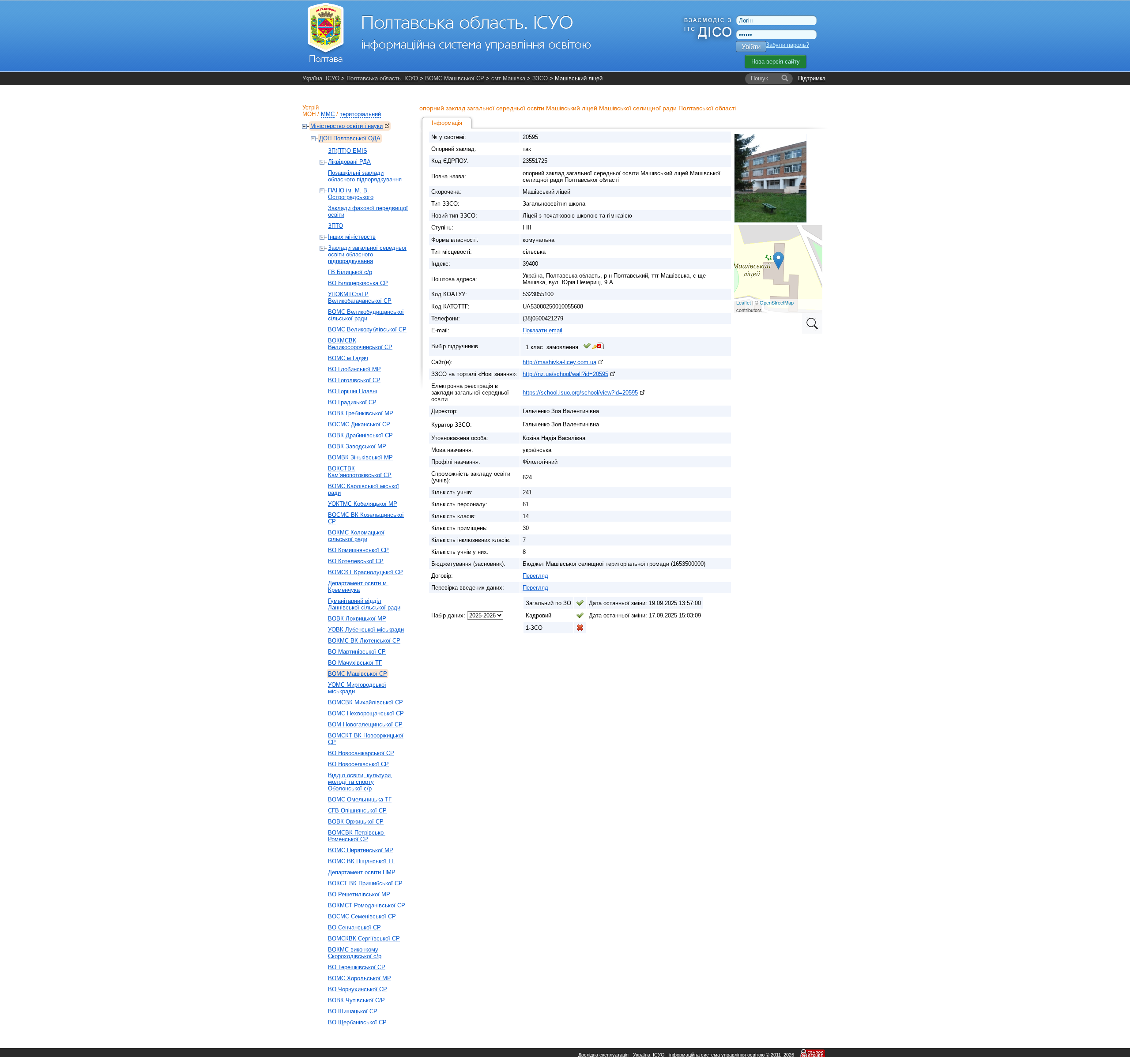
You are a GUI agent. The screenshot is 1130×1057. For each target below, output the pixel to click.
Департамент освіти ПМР (362, 872)
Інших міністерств (352, 236)
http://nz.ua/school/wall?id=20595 (565, 374)
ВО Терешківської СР (356, 967)
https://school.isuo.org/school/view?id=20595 (580, 392)
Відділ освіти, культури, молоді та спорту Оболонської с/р (360, 782)
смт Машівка (508, 78)
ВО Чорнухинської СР (357, 989)
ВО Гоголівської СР (354, 380)
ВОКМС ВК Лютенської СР (364, 640)
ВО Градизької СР (352, 402)
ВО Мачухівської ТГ (355, 662)
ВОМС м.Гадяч (348, 358)
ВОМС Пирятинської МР (360, 850)
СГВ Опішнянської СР (357, 810)
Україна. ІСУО (320, 78)
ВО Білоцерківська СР (358, 283)
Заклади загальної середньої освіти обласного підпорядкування (367, 254)
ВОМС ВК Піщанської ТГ (361, 861)
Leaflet (743, 302)
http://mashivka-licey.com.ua (559, 362)
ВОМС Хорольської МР (359, 978)
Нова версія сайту (775, 61)
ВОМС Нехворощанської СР (366, 713)
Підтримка (811, 78)
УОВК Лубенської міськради (366, 629)
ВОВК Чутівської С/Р (356, 1000)
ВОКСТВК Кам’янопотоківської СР (360, 471)
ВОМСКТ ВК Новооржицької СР (365, 738)
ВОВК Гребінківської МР (360, 413)
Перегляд (535, 575)
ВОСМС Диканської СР (359, 424)
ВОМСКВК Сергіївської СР (364, 938)
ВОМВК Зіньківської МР (360, 457)
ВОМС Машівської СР (454, 78)
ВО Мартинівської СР (357, 651)
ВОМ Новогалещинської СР (365, 724)
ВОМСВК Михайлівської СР (365, 702)
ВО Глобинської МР (354, 369)
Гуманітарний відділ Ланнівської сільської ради (364, 604)
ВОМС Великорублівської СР (367, 329)
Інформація (447, 123)
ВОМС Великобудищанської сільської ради (366, 315)
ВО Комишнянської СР (358, 550)
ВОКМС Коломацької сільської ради (356, 535)
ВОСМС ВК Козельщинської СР (366, 518)
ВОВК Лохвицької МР (357, 618)
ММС (328, 114)
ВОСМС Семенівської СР (362, 916)
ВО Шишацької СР (352, 1011)
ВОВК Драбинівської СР (360, 435)
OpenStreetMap (777, 302)
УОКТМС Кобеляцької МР (362, 503)
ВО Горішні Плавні (352, 391)
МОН (309, 114)
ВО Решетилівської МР (359, 894)
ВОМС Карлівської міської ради (363, 489)
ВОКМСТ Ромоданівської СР (366, 905)
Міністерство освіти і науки (346, 126)
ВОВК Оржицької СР (356, 821)
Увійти (751, 46)
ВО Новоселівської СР (358, 764)
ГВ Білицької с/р (350, 272)
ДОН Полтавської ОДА (349, 138)
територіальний (360, 114)
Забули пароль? (787, 44)
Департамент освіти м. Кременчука (358, 586)
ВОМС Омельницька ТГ (360, 799)
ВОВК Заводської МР (357, 446)
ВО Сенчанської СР (354, 927)
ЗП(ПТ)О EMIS (347, 150)
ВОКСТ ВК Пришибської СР (365, 883)
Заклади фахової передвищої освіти (368, 211)
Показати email (542, 330)
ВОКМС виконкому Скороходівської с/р (354, 952)
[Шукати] (784, 79)
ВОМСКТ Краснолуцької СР (365, 572)
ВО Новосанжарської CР (361, 753)
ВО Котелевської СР (356, 561)
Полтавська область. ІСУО (382, 78)
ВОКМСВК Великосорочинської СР (360, 343)
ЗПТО (335, 225)
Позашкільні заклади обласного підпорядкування (365, 176)
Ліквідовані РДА (349, 161)
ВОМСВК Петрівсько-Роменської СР (356, 836)
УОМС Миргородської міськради (357, 688)
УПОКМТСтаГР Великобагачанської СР (360, 297)
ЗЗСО (540, 78)
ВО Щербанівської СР (357, 1022)
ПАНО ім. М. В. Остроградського (350, 193)
